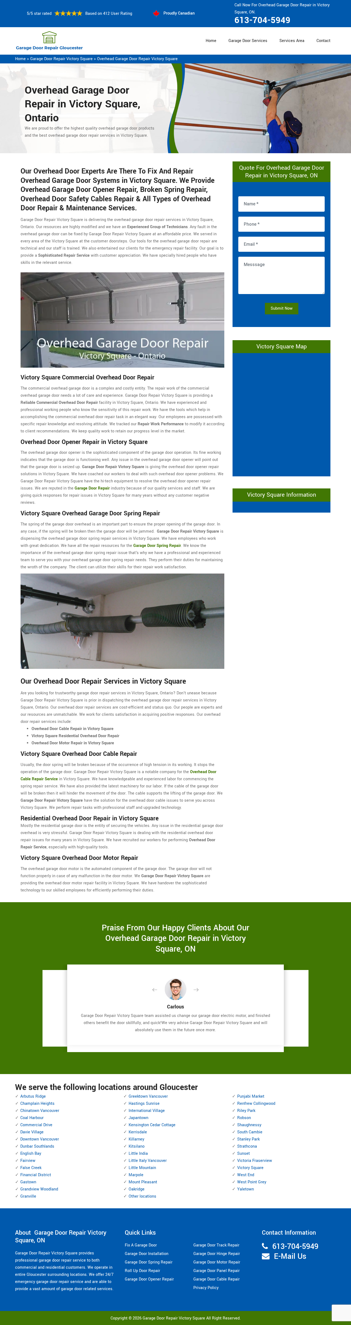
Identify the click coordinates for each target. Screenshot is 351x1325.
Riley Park (246, 1111)
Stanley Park (248, 1139)
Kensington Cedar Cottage (152, 1125)
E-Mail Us (290, 1256)
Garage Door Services (247, 41)
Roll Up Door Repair (142, 1271)
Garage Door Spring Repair (148, 1262)
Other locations (142, 1196)
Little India (138, 1153)
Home (211, 41)
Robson (244, 1118)
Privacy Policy (206, 1288)
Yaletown (245, 1189)
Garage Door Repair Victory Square (61, 59)
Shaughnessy (249, 1125)
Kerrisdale (138, 1132)
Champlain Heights (37, 1103)
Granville (28, 1196)
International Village (147, 1111)
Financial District (35, 1175)
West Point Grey (251, 1182)
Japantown (138, 1118)
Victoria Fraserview (254, 1161)
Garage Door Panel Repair (216, 1271)
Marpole (136, 1175)
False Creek (30, 1168)
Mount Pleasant (143, 1182)
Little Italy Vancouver (148, 1161)
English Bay (30, 1153)
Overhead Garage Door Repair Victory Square (137, 59)
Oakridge (137, 1189)
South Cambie (249, 1132)
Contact (323, 41)
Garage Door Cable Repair (216, 1279)
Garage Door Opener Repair (149, 1279)
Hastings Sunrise (144, 1103)
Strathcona (247, 1146)
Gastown (28, 1182)
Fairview (27, 1161)
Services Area (291, 41)
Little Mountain (142, 1168)
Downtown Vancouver (39, 1139)
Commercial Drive (36, 1125)
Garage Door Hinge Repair (216, 1254)
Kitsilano (137, 1146)
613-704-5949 (262, 20)
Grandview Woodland (39, 1189)
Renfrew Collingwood (256, 1103)
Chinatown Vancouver (39, 1111)
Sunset (243, 1153)
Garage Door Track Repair (216, 1245)
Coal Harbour (32, 1118)
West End (245, 1175)
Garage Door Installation (146, 1254)
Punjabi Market (250, 1096)
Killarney (136, 1139)
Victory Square (250, 1168)
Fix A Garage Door (141, 1245)
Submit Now (282, 308)
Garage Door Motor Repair (216, 1262)
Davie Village (32, 1132)
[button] (159, 990)
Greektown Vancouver (148, 1096)
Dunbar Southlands (37, 1146)
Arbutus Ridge (33, 1096)
